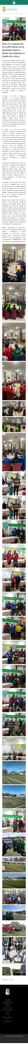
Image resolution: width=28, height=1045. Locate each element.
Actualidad (11, 979)
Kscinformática (20, 1036)
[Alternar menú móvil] (25, 8)
